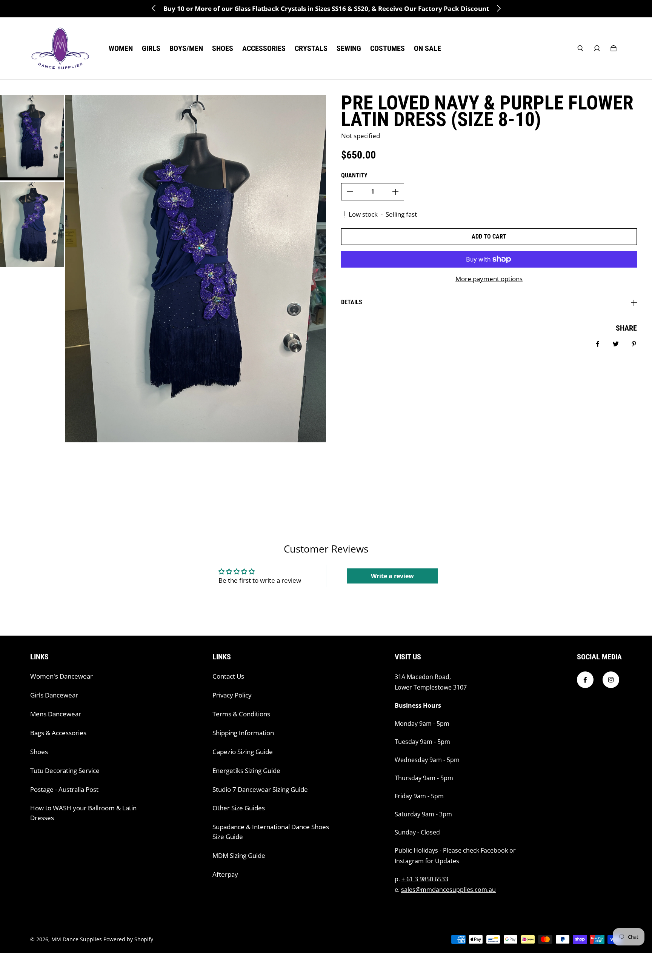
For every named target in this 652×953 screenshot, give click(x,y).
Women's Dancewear (61, 676)
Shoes (39, 751)
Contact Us (228, 676)
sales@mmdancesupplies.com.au (448, 889)
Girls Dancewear (54, 695)
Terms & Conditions (241, 714)
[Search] (580, 48)
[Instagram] (611, 679)
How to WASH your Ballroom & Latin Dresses (83, 813)
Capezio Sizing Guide (242, 751)
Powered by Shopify (128, 939)
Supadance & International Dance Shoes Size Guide (270, 831)
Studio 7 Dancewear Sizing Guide (260, 789)
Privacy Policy (232, 695)
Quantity (354, 175)
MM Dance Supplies (76, 939)
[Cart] (613, 48)
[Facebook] (585, 679)
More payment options (489, 278)
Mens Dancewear (55, 714)
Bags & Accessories (58, 732)
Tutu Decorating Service (65, 770)
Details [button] (351, 302)
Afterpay (225, 874)
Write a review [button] (392, 576)
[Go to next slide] (498, 8)
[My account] (597, 48)
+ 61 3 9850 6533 (424, 879)
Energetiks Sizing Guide (246, 770)
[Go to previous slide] (154, 8)
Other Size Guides (238, 808)
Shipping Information (243, 732)
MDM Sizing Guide (238, 855)
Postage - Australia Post (64, 789)
